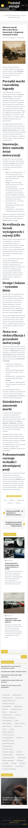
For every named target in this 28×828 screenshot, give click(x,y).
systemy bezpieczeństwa (8, 757)
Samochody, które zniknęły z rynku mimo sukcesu (14, 671)
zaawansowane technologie (9, 769)
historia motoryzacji (7, 715)
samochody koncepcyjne (9, 743)
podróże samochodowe (8, 732)
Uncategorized (12, 37)
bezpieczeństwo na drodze (9, 700)
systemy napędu (21, 757)
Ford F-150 (5, 709)
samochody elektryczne (8, 740)
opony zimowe (18, 726)
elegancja (12, 500)
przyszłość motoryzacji (8, 734)
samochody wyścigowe (8, 752)
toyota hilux (22, 763)
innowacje (10, 503)
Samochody (20, 737)
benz (6, 500)
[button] (24, 775)
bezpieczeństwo (19, 698)
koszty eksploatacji (7, 720)
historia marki (21, 500)
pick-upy (12, 729)
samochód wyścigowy (8, 754)
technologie (6, 763)
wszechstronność (20, 766)
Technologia (20, 760)
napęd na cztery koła (20, 723)
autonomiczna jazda (8, 698)
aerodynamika (6, 695)
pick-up (5, 729)
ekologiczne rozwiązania (8, 703)
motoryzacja (5, 37)
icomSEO (25, 824)
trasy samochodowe (7, 766)
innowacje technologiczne (9, 717)
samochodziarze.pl (17, 820)
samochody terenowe (8, 749)
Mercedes (18, 503)
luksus (16, 720)
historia (5, 712)
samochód (19, 752)
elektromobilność (7, 706)
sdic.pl (16, 822)
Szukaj (4, 651)
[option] (14, 791)
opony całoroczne (7, 726)
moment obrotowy (7, 723)
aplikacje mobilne (17, 695)
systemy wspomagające (8, 760)
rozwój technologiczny (8, 737)
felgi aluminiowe (18, 706)
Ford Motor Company (16, 709)
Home (3, 15)
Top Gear (14, 763)
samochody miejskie (8, 746)
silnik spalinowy (20, 754)
